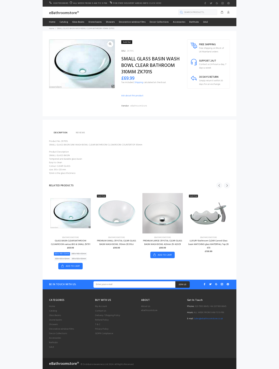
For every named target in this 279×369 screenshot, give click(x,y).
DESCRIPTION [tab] (60, 133)
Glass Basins (55, 315)
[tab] (72, 131)
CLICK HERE (155, 3)
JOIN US (182, 284)
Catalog (53, 311)
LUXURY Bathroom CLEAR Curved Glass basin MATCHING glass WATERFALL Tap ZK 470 (208, 244)
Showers (53, 324)
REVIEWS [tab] (80, 133)
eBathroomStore (138, 106)
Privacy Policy (101, 329)
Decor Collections (58, 333)
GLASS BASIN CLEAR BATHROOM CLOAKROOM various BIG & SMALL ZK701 (70, 242)
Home (52, 306)
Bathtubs (53, 342)
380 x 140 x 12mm (79, 253)
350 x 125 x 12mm (62, 258)
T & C (97, 324)
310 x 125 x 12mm (79, 258)
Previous (219, 185)
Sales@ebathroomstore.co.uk (208, 319)
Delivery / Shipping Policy (107, 315)
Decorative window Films (61, 329)
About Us (145, 306)
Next (227, 185)
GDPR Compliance (104, 333)
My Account (101, 306)
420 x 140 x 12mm (62, 253)
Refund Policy (102, 320)
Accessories (55, 338)
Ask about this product (132, 96)
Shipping (138, 82)
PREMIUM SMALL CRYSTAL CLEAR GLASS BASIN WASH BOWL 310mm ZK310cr (116, 242)
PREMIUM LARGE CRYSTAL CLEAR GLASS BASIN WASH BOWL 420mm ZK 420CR (162, 242)
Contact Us (100, 311)
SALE (51, 347)
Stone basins (55, 320)
